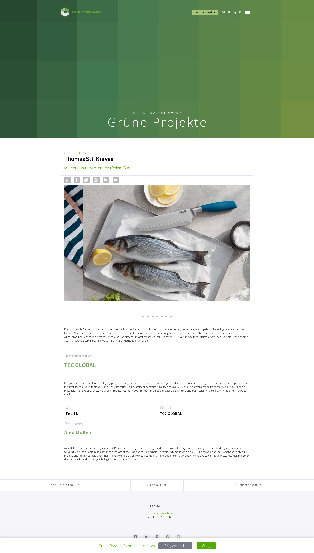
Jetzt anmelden (205, 12)
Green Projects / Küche (77, 153)
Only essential (175, 545)
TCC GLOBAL (171, 413)
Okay (206, 545)
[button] (67, 180)
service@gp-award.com (160, 513)
